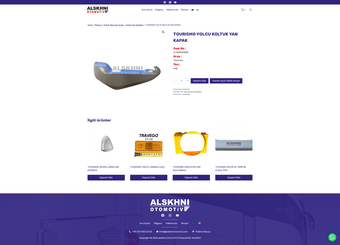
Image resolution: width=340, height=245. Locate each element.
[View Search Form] (250, 9)
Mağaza (159, 9)
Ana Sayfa (147, 9)
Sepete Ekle (199, 80)
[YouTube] (175, 2)
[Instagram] (170, 2)
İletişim (185, 9)
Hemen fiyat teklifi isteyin (226, 80)
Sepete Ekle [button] (106, 177)
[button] (163, 32)
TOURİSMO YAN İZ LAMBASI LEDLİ (147, 167)
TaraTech (196, 238)
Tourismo (186, 94)
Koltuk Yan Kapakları (193, 92)
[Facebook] (165, 2)
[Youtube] (177, 215)
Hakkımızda (172, 9)
